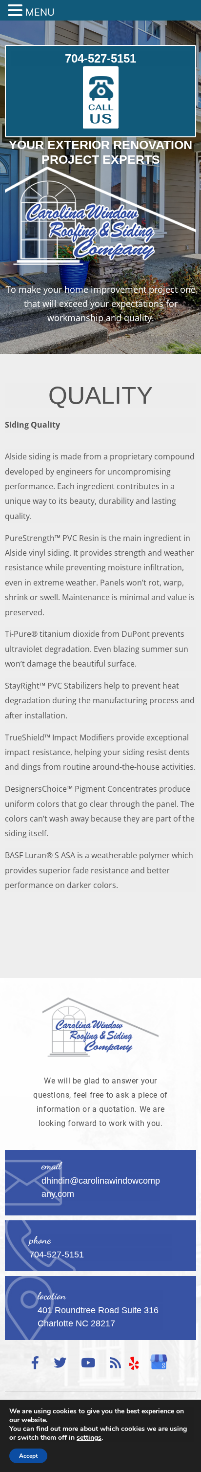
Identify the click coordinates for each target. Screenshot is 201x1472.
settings (89, 1437)
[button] (16, 10)
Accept (28, 1456)
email (51, 1166)
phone (40, 1240)
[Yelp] (134, 1363)
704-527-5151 (100, 58)
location (52, 1296)
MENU (40, 12)
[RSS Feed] (115, 1363)
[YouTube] (88, 1363)
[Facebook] (35, 1363)
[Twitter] (60, 1363)
